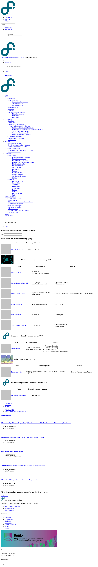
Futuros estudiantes (10, 197)
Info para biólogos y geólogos (21, 157)
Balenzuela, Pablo (16, 372)
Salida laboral (12, 200)
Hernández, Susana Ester (18, 395)
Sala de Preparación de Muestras (22, 131)
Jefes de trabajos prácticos (20, 102)
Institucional (8, 17)
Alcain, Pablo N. (16, 272)
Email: (7, 71)
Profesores (11, 98)
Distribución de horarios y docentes (19, 145)
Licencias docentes (18, 114)
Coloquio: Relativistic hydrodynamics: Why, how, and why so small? (19, 479)
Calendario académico (15, 143)
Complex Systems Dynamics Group (25, 336)
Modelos (15, 191)
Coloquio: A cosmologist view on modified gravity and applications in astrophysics (23, 465)
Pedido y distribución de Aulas (17, 147)
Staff (6, 97)
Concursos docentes (14, 152)
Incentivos (11, 122)
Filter (2, 234)
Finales (14, 171)
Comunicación (9, 216)
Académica (8, 19)
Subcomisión (16, 183)
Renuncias (15, 116)
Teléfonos (11, 110)
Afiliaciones (12, 140)
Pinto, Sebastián (16, 315)
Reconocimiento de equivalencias (18, 210)
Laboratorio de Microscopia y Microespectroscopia (27, 129)
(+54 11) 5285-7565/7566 (12, 506)
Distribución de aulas (18, 164)
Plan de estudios (17, 172)
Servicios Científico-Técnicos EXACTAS (25, 134)
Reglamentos (16, 186)
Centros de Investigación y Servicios (19, 126)
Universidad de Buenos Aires (9, 57)
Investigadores (9, 119)
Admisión (15, 184)
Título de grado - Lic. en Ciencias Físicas (20, 202)
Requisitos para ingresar (15, 203)
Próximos (6, 415)
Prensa (7, 528)
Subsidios (11, 121)
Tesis (13, 195)
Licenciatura (12, 155)
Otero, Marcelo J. (16, 348)
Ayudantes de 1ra (17, 103)
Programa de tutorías (14, 207)
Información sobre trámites (16, 112)
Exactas (22, 57)
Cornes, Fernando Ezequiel (19, 283)
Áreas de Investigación (15, 136)
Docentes (7, 141)
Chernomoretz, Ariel (17, 249)
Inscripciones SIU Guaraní (20, 160)
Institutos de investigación (16, 124)
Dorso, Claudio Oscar (17, 293)
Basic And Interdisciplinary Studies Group (30, 260)
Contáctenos (4, 496)
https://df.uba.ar (9, 510)
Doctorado (11, 179)
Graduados (8, 521)
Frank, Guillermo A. (17, 304)
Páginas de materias (14, 148)
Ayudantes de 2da (17, 105)
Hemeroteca (16, 169)
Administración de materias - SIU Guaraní (21, 150)
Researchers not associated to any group (16, 239)
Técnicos (11, 109)
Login (6, 226)
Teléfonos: (8, 62)
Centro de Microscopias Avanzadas (22, 128)
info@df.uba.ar (9, 75)
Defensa (14, 190)
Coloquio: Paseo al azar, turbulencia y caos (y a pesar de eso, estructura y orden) (22, 437)
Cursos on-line (16, 167)
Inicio (6, 95)
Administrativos (13, 107)
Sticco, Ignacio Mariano (18, 325)
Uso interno (8, 29)
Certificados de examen (19, 176)
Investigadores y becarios (16, 138)
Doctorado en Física (18, 181)
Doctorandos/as (17, 193)
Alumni (7, 214)
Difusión (7, 21)
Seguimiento (16, 188)
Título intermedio (13, 212)
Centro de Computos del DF (20, 133)
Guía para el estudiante (15, 205)
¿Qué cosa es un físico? (15, 198)
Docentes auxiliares (14, 100)
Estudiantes (8, 153)
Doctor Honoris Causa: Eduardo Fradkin (12, 451)
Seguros (14, 178)
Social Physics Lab (21, 359)
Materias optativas (17, 174)
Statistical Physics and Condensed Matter (27, 383)
